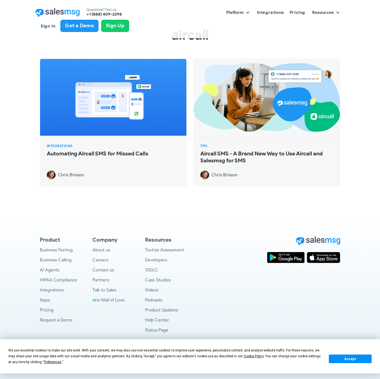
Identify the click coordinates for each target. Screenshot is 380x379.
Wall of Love (108, 300)
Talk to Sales (104, 290)
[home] (58, 12)
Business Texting (56, 249)
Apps (45, 300)
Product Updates (161, 310)
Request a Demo (56, 320)
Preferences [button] (52, 362)
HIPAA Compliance (58, 280)
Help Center (157, 320)
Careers (100, 259)
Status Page (156, 330)
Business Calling (55, 259)
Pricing (297, 12)
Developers (156, 259)
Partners (100, 280)
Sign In (48, 26)
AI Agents (49, 270)
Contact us (103, 270)
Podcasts (153, 300)
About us (101, 249)
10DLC (151, 270)
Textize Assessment (164, 249)
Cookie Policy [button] (253, 356)
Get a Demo (79, 26)
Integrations (270, 12)
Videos (151, 290)
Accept (350, 359)
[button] (238, 12)
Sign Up (115, 26)
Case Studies (158, 280)
